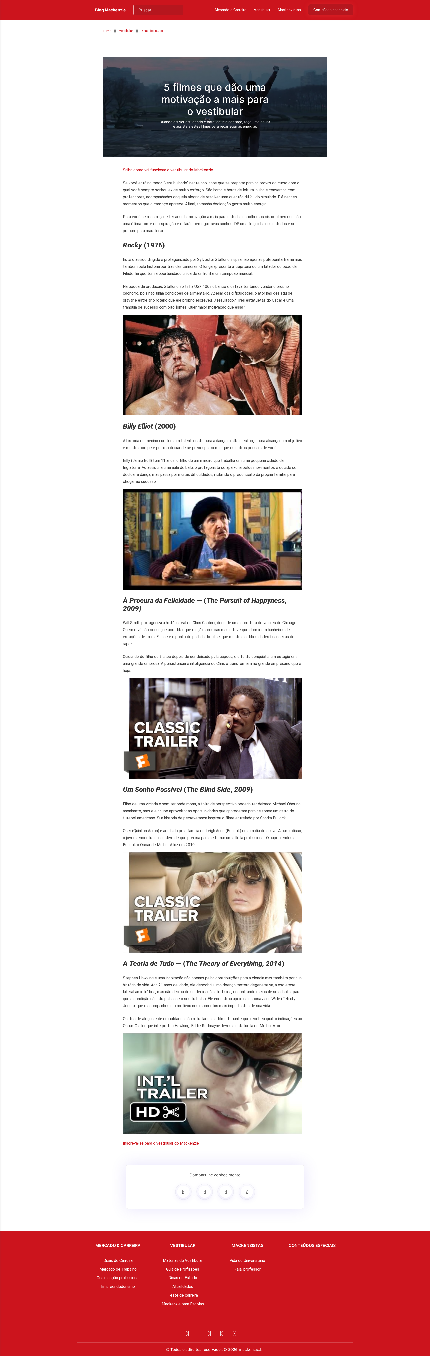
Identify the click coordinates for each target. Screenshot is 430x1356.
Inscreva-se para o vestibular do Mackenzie (161, 1143)
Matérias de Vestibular (183, 1260)
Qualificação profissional (118, 1277)
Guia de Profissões (182, 1269)
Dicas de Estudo (152, 31)
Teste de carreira (183, 1295)
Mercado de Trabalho (118, 1269)
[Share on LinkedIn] (247, 1192)
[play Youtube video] (212, 365)
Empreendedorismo (118, 1286)
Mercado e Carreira (230, 10)
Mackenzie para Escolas (183, 1304)
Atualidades (182, 1286)
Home (107, 31)
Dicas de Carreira (118, 1260)
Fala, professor (247, 1269)
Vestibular (262, 10)
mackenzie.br (251, 1349)
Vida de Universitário (247, 1260)
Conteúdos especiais (330, 10)
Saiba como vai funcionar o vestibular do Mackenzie (168, 170)
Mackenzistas (289, 10)
